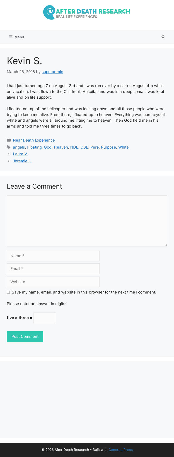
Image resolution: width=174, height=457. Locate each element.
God (48, 147)
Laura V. (20, 154)
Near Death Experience (34, 140)
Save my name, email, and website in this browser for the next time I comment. (84, 292)
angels (19, 147)
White (123, 147)
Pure (94, 147)
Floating (34, 147)
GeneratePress (121, 450)
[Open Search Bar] (163, 37)
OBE (84, 147)
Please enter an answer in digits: (36, 303)
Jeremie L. (22, 161)
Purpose (108, 147)
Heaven (61, 147)
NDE (74, 147)
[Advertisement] (87, 399)
